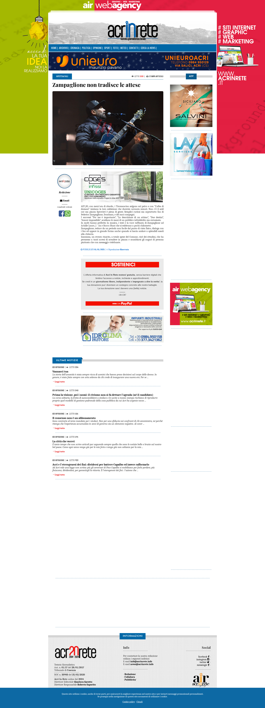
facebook (203, 656)
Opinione (97, 48)
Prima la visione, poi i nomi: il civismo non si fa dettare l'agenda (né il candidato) (102, 395)
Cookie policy (129, 701)
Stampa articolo (156, 76)
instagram (201, 659)
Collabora (130, 677)
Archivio (63, 48)
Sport (107, 48)
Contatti (133, 48)
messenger (202, 665)
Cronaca (74, 48)
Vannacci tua (60, 371)
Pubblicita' (130, 679)
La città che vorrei (63, 441)
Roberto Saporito (86, 684)
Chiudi (139, 701)
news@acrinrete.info (141, 664)
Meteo (123, 48)
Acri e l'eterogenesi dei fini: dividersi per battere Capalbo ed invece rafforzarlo (100, 464)
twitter (203, 662)
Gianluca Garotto (83, 682)
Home (53, 48)
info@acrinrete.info (141, 661)
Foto (115, 48)
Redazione (130, 674)
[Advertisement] (191, 228)
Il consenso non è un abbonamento (74, 418)
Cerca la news (148, 48)
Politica (86, 48)
